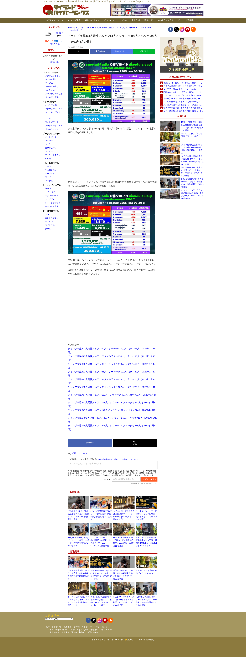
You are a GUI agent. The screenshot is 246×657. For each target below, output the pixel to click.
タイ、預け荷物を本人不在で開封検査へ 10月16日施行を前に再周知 (183, 111)
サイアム (49, 83)
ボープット (50, 173)
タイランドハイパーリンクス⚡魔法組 (116, 639)
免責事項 (67, 627)
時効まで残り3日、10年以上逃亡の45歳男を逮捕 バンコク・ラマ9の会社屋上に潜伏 (192, 126)
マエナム (49, 181)
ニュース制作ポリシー (57, 630)
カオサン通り (51, 90)
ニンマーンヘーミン (53, 196)
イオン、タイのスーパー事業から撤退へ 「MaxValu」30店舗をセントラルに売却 (183, 83)
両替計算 (148, 20)
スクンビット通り (52, 76)
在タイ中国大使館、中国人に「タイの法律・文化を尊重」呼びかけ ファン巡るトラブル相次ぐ (183, 108)
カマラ (48, 144)
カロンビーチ (51, 148)
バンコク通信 (74, 20)
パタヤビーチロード (53, 109)
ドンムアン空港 (52, 97)
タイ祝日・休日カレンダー (169, 20)
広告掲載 (65, 632)
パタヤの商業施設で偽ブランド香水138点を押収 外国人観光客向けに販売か (192, 149)
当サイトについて (53, 627)
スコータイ (50, 214)
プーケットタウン (52, 155)
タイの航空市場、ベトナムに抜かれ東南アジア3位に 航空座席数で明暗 (183, 101)
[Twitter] (176, 29)
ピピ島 (48, 158)
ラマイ (48, 177)
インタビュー (110, 20)
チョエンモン (51, 170)
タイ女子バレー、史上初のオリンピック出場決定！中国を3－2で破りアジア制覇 (192, 171)
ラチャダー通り (52, 86)
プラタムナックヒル (53, 125)
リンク (85, 627)
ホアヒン (49, 221)
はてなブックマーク (122, 51)
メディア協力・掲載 (79, 630)
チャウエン (50, 166)
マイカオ (49, 140)
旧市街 (48, 188)
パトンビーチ (51, 137)
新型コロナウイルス (81, 453)
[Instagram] (181, 29)
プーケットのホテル (52, 134)
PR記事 (189, 20)
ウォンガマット (52, 122)
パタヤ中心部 (51, 105)
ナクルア (49, 118)
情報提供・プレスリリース (102, 630)
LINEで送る (144, 51)
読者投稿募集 (53, 632)
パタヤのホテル (50, 102)
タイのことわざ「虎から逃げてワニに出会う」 (191, 134)
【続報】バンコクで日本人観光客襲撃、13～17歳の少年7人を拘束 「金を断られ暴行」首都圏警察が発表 (183, 98)
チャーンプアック (52, 203)
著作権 (77, 627)
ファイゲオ (50, 199)
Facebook (101, 51)
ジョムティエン (52, 129)
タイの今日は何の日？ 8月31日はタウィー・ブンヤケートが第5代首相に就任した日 (192, 160)
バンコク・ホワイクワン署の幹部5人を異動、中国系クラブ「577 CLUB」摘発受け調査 (192, 194)
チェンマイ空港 (52, 206)
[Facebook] (170, 29)
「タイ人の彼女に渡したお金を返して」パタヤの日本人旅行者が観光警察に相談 (183, 86)
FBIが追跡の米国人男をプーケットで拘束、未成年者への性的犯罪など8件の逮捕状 (192, 183)
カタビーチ (50, 151)
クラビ (48, 229)
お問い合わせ (93, 632)
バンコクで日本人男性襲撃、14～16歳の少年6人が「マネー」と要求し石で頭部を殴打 (183, 105)
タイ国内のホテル (51, 211)
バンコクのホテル (51, 72)
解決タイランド (92, 20)
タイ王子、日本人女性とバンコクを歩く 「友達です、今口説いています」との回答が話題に (183, 89)
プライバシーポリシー (99, 627)
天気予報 (136, 20)
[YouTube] (187, 29)
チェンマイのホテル (52, 185)
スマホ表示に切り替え (144, 639)
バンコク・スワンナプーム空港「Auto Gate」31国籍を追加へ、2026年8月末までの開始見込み (183, 95)
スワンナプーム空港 (53, 94)
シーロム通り (51, 79)
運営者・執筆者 (78, 632)
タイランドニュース (54, 20)
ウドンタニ (50, 225)
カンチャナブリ (52, 218)
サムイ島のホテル (51, 163)
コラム (124, 20)
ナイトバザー (51, 192)
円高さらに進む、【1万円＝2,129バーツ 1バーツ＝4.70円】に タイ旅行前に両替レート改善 (183, 92)
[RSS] (193, 29)
